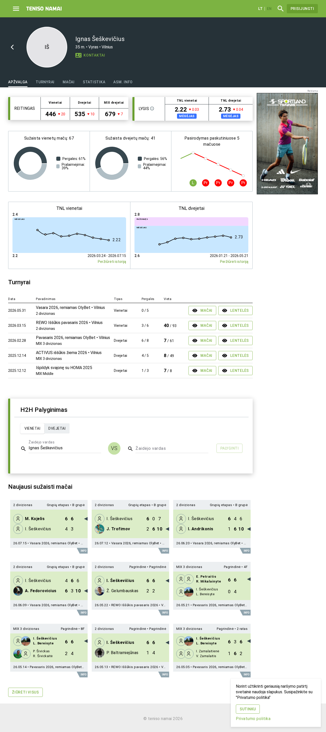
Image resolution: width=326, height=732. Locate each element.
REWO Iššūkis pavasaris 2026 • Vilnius (141, 605)
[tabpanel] (130, 400)
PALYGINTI (229, 448)
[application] (30, 163)
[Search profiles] (279, 9)
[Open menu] (16, 8)
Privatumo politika (253, 718)
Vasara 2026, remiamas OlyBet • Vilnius (60, 543)
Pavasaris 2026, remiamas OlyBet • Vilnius (226, 605)
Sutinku (248, 709)
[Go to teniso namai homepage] (44, 8)
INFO (84, 550)
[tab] (18, 82)
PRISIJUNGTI (302, 9)
